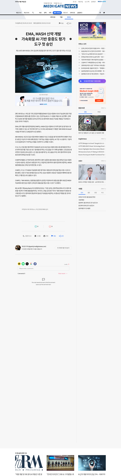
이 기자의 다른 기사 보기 (63, 248)
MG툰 (99, 112)
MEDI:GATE (102, 1)
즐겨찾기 (93, 1)
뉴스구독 (87, 1)
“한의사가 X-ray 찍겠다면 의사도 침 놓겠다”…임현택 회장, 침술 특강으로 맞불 (93, 54)
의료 (40, 13)
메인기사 (18, 13)
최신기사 (26, 13)
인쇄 (47, 236)
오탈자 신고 (28, 236)
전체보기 (103, 108)
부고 (102, 192)
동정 (95, 192)
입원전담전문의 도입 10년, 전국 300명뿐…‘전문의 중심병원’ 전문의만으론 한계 (93, 71)
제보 (62, 23)
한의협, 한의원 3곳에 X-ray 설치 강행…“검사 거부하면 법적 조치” (93, 57)
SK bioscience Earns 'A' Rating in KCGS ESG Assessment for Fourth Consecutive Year (92, 152)
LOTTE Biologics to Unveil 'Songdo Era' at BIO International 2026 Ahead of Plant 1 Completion (92, 143)
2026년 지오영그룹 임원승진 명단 (86, 197)
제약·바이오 (57, 13)
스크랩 (38, 236)
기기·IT (65, 13)
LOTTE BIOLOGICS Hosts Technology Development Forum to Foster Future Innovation (92, 146)
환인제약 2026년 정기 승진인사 (86, 205)
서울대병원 (81, 200)
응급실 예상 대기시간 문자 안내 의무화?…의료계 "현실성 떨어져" (93, 51)
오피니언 (72, 13)
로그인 (74, 1)
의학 (50, 13)
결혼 (89, 192)
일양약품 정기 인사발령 (84, 208)
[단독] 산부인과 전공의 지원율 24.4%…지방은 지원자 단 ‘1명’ (93, 48)
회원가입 (80, 1)
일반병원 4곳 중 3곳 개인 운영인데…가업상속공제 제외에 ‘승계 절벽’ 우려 (93, 74)
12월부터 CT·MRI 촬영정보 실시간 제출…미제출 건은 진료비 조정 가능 (93, 62)
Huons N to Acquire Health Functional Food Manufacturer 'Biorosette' (92, 155)
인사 (82, 192)
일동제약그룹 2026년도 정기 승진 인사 (88, 203)
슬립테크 (79, 13)
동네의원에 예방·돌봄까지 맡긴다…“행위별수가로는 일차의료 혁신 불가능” (93, 68)
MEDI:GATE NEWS (60, 5)
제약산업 (52, 17)
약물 (61, 17)
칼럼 (85, 112)
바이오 (69, 17)
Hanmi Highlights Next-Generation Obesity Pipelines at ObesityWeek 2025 (92, 149)
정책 (45, 13)
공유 (70, 23)
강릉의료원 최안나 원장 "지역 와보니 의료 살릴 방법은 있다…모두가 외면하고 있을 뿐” (93, 65)
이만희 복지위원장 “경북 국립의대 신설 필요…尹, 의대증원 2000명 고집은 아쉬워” (93, 60)
